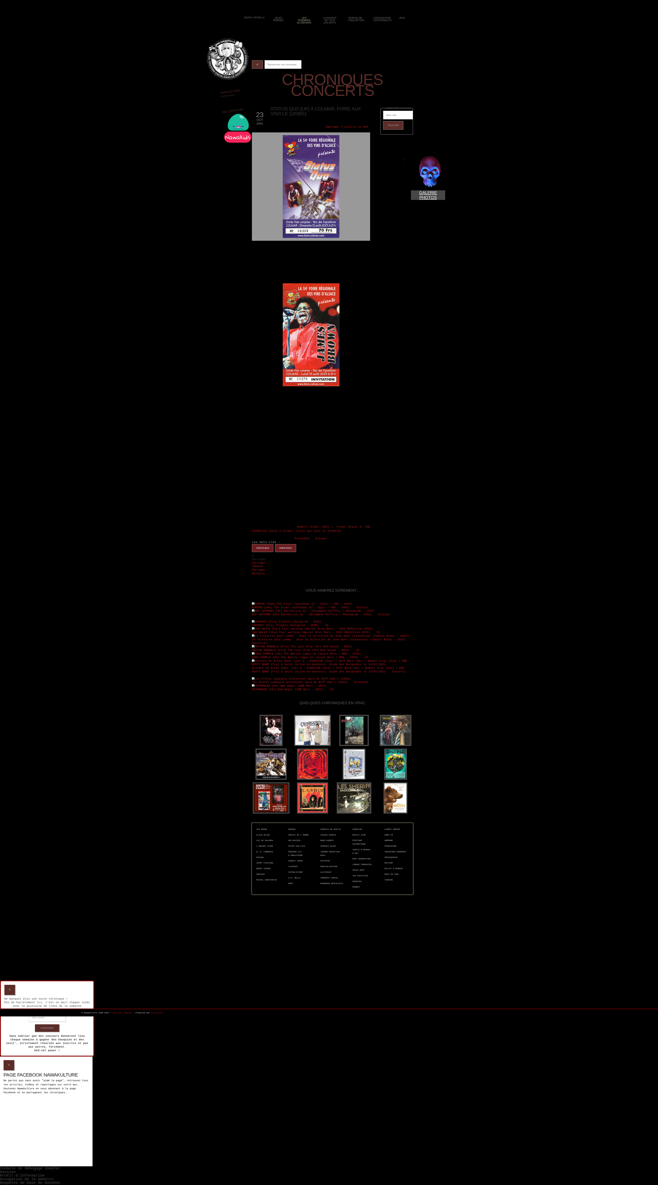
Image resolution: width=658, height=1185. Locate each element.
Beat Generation (361, 859)
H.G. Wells (294, 878)
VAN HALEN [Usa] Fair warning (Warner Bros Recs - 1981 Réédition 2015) (311, 632)
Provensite (157, 1013)
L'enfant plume (264, 846)
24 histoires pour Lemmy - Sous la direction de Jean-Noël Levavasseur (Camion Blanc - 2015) (329, 639)
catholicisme (295, 872)
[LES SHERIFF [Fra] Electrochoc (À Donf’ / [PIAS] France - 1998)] (354, 798)
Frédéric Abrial (329, 878)
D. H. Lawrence (264, 852)
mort (290, 883)
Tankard (389, 880)
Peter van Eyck (296, 846)
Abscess (260, 874)
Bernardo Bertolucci (331, 883)
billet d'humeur (394, 869)
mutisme (389, 863)
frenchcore (391, 846)
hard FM (389, 835)
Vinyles (363, 607)
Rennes (356, 887)
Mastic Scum (359, 835)
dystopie (325, 861)
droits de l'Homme (298, 835)
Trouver (393, 125)
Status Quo (262, 548)
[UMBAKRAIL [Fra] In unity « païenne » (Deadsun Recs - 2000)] (354, 730)
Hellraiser (294, 840)
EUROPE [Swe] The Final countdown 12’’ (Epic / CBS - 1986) (301, 607)
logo (227, 59)
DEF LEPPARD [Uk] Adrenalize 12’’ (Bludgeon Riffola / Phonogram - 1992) (312, 614)
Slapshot (293, 867)
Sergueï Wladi (328, 846)
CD (327, 625)
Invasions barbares (395, 852)
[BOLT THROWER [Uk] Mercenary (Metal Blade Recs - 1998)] (271, 764)
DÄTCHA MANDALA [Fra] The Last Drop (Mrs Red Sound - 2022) (301, 650)
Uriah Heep (358, 870)
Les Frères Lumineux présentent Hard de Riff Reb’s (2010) (300, 682)
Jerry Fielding (264, 863)
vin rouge (261, 829)
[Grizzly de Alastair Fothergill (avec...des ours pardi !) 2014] (395, 798)
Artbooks (362, 682)
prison (260, 857)
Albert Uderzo (392, 829)
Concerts (399, 671)
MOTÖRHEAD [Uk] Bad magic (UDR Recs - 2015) (288, 689)
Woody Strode (263, 869)
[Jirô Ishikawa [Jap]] (312, 730)
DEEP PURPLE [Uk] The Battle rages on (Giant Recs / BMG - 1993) (305, 657)
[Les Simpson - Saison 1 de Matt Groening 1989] (354, 764)
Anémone (389, 840)
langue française (362, 864)
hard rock (285, 548)
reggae (292, 829)
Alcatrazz (325, 872)
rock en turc (392, 874)
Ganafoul (357, 881)
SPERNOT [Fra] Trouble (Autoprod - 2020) (285, 625)
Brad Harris (327, 840)
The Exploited (360, 876)
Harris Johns (295, 861)
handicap (357, 829)
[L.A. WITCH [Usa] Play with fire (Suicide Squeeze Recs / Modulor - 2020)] (312, 798)
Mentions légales (122, 1013)
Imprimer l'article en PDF (347, 127)
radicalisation (328, 867)
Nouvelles (260, 643)
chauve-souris (328, 835)
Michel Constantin (266, 880)
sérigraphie (391, 857)
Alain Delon (263, 835)
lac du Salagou (264, 840)
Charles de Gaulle (330, 829)
